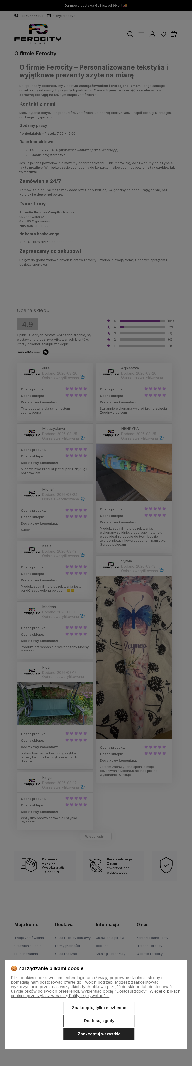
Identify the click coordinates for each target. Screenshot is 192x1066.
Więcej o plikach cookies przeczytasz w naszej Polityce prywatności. (95, 993)
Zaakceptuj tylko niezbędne (99, 1007)
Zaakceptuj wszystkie (99, 1033)
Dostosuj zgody (99, 1020)
